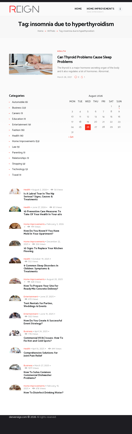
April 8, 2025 (38, 348)
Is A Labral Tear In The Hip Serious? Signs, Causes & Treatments (39, 196)
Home (40, 31)
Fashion (16, 130)
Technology (18, 169)
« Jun (70, 137)
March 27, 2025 (41, 365)
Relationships (19, 158)
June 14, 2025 (47, 314)
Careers (16, 113)
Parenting (17, 152)
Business (16, 108)
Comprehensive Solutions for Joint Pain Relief (41, 354)
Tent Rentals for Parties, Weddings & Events (38, 305)
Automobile (18, 102)
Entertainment (20, 124)
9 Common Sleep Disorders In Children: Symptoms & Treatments (41, 268)
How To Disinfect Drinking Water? (43, 392)
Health (61, 51)
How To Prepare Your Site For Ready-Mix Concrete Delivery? (41, 287)
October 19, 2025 (40, 259)
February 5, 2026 (55, 224)
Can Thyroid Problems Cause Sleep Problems (84, 59)
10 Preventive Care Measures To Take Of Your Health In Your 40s (43, 213)
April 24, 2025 (41, 331)
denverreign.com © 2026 (22, 417)
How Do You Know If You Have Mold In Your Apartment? (41, 232)
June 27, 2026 (39, 207)
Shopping (17, 164)
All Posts (51, 31)
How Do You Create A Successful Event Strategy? (43, 322)
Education (17, 119)
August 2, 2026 (39, 189)
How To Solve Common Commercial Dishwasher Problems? (38, 375)
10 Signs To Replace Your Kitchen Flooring (43, 250)
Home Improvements (23, 141)
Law (14, 147)
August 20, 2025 (55, 279)
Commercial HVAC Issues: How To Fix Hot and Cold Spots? (43, 339)
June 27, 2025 (47, 296)
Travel (15, 175)
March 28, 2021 (64, 77)
